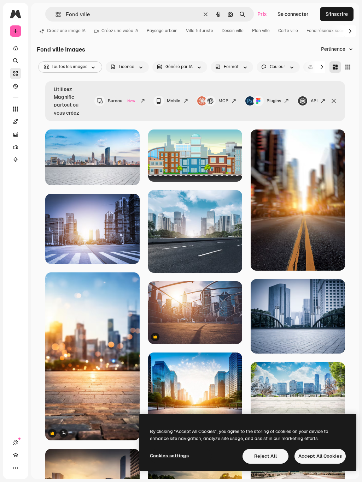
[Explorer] (15, 86)
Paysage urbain (162, 31)
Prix (262, 14)
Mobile (173, 101)
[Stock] (15, 73)
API (314, 101)
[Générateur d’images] (15, 134)
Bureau (121, 101)
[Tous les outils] (15, 109)
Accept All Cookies (320, 456)
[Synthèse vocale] (15, 159)
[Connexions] (15, 442)
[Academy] (15, 455)
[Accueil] (15, 48)
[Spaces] (15, 121)
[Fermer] (334, 101)
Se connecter (293, 14)
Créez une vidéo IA (119, 31)
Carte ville (288, 31)
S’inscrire (337, 14)
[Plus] (15, 468)
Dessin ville (233, 31)
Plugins (274, 101)
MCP (223, 101)
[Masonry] (335, 67)
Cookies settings (169, 456)
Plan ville (261, 31)
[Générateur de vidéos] (15, 147)
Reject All (265, 456)
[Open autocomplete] (55, 14)
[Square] (348, 67)
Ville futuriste (199, 31)
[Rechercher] (15, 60)
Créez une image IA (66, 31)
